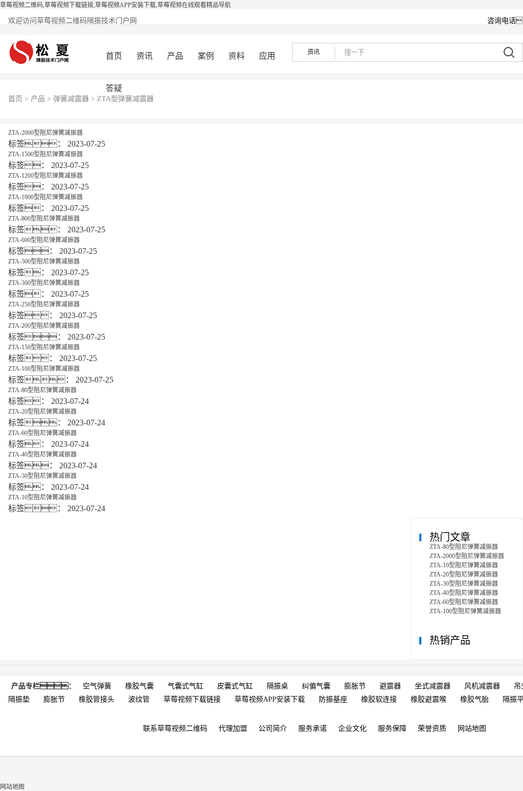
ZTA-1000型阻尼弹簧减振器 (45, 197)
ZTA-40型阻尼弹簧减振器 (42, 454)
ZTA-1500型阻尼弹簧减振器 (45, 154)
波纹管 (139, 699)
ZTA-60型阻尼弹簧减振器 (42, 433)
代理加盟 (233, 728)
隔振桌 (277, 686)
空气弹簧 (97, 686)
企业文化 (352, 728)
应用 (267, 56)
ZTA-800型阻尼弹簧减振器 (44, 218)
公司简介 (272, 728)
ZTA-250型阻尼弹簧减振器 (44, 304)
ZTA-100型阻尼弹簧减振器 (44, 368)
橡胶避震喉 (428, 699)
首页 (114, 56)
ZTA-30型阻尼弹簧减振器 (42, 476)
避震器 (390, 686)
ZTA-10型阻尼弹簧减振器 (42, 497)
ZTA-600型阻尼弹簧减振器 (44, 240)
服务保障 (392, 728)
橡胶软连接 (379, 699)
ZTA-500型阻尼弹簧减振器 (44, 261)
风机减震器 (482, 686)
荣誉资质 (432, 728)
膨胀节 (355, 686)
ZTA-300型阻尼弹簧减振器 (44, 282)
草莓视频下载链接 (192, 699)
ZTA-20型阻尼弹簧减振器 (42, 411)
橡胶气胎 (474, 699)
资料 (236, 56)
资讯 (144, 56)
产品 (175, 56)
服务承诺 (312, 728)
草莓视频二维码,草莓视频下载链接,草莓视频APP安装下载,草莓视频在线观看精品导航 (115, 5)
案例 (206, 56)
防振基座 (333, 699)
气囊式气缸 (185, 686)
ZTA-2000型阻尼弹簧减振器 (45, 132)
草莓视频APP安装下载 (269, 699)
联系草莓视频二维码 (175, 728)
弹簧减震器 (71, 99)
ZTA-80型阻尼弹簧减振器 (42, 390)
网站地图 (472, 728)
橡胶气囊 (139, 686)
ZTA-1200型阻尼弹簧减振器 (45, 175)
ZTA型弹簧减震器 (125, 99)
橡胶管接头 (96, 699)
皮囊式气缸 (235, 686)
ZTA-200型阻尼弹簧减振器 (44, 325)
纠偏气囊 (316, 686)
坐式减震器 (432, 686)
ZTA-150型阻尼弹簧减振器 (44, 347)
